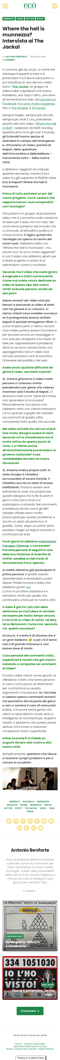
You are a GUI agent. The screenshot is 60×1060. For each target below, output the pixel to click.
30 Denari (38, 108)
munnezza (36, 805)
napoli (48, 805)
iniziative (12, 805)
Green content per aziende (21, 1048)
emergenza (43, 802)
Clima (20, 19)
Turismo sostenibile (34, 1043)
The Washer (19, 108)
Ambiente (8, 19)
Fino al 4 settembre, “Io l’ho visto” (33, 992)
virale (30, 811)
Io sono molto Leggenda (37, 104)
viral (52, 808)
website (30, 890)
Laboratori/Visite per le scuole (30, 1046)
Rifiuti (40, 19)
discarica (28, 802)
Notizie (30, 19)
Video (43, 808)
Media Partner (46, 1048)
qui (28, 587)
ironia (24, 805)
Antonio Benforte (16, 57)
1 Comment (9, 60)
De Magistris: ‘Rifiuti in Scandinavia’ (23, 944)
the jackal (31, 808)
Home (18, 1043)
